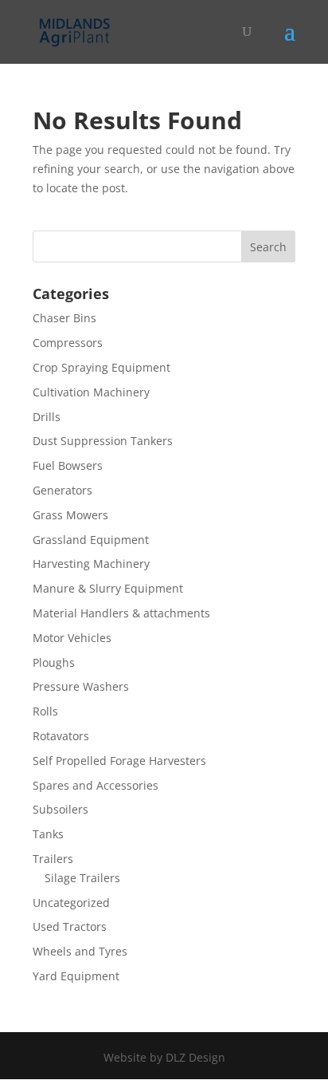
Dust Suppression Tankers (103, 440)
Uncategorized (71, 902)
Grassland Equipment (91, 539)
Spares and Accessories (95, 785)
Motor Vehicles (72, 637)
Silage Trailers (82, 877)
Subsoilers (60, 809)
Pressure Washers (81, 686)
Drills (47, 416)
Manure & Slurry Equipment (108, 588)
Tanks (48, 834)
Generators (62, 490)
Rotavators (61, 735)
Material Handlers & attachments (121, 613)
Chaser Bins (64, 317)
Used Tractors (70, 926)
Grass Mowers (70, 514)
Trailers (53, 858)
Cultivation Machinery (91, 392)
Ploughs (54, 662)
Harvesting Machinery (91, 563)
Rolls (45, 711)
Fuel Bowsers (68, 465)
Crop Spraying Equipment (101, 367)
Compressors (68, 342)
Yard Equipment (76, 975)
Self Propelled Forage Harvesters (119, 760)
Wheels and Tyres (80, 951)
